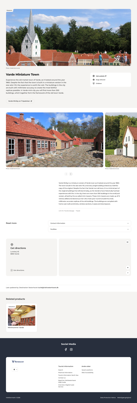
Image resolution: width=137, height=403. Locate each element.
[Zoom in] (128, 267)
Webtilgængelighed (124, 397)
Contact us (62, 378)
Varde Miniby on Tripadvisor (19, 101)
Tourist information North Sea (68, 375)
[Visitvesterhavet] (18, 361)
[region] (95, 257)
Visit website (100, 76)
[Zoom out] (128, 273)
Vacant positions (87, 370)
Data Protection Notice (108, 397)
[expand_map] (127, 242)
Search (60, 370)
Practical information (65, 372)
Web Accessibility (87, 372)
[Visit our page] (65, 349)
